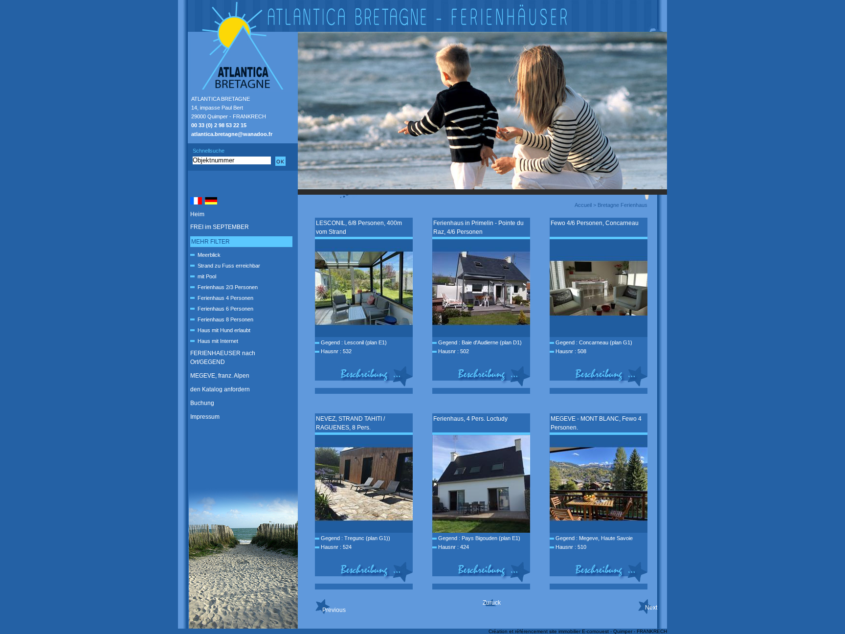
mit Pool (207, 276)
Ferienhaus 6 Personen (225, 309)
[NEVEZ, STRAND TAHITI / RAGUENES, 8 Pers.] (364, 531)
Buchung (202, 403)
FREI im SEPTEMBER (219, 227)
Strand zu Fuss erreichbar (229, 266)
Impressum (205, 416)
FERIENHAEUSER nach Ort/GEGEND (222, 357)
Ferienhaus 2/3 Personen (228, 287)
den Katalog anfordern (220, 389)
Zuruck (492, 602)
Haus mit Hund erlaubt (224, 330)
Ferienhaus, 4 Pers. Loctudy (470, 418)
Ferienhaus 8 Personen (225, 319)
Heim (197, 214)
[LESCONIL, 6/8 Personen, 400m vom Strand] (364, 335)
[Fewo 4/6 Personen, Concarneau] (598, 335)
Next (651, 607)
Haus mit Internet (218, 341)
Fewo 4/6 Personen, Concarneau (595, 223)
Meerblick (209, 255)
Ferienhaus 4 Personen (225, 298)
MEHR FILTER (210, 241)
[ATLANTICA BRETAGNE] (422, 16)
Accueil (583, 205)
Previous (334, 610)
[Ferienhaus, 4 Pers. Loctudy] (481, 531)
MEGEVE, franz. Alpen (219, 375)
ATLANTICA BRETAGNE (220, 99)
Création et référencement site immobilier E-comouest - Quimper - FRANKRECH (578, 631)
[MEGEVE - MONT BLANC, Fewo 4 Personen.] (598, 531)
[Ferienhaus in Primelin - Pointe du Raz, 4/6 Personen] (481, 335)
